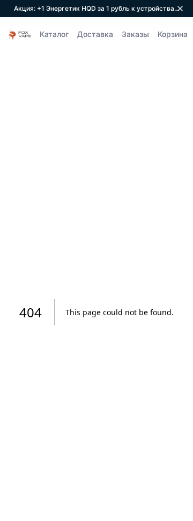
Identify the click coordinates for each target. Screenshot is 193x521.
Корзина (173, 34)
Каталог (54, 34)
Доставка (95, 34)
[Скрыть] (180, 8)
